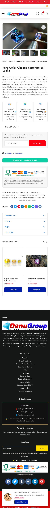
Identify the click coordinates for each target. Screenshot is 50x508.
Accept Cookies (21, 502)
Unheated (32, 200)
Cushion (25, 200)
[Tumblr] (22, 482)
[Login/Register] (37, 13)
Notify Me (37, 143)
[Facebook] (8, 482)
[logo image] (18, 13)
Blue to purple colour (19, 89)
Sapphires (14, 198)
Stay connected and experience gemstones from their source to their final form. (25, 433)
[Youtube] (42, 482)
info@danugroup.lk (27, 412)
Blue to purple (7, 77)
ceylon (26, 195)
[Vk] (28, 482)
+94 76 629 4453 (29, 409)
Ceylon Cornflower (37, 195)
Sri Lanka (26, 405)
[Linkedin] (35, 482)
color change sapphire (27, 198)
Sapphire (26, 77)
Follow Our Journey (25, 428)
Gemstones (6, 198)
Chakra (23, 79)
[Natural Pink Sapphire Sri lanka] (22, 261)
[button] (43, 242)
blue (25, 192)
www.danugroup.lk (28, 415)
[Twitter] (15, 482)
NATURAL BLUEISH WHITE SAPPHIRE (43, 280)
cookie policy (19, 497)
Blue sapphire (32, 192)
